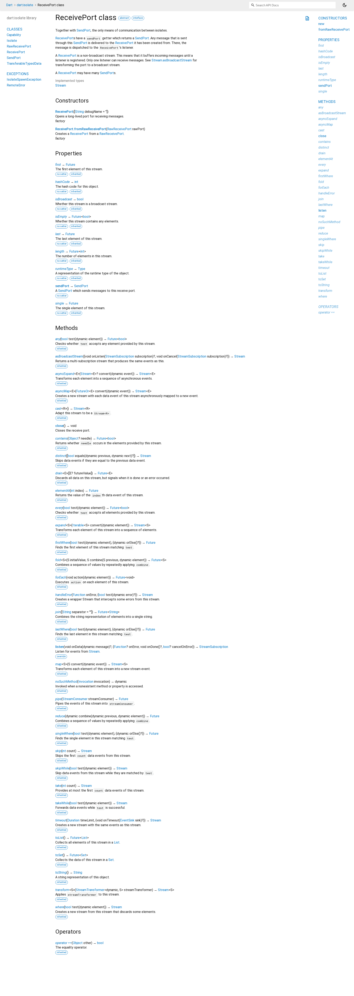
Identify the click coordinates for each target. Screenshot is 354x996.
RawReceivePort (119, 129)
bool (80, 199)
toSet (59, 855)
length (59, 251)
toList (59, 838)
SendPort (84, 30)
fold (58, 560)
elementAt (62, 491)
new (321, 24)
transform (62, 890)
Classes (14, 29)
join (58, 612)
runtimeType (64, 269)
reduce (60, 716)
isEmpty (61, 217)
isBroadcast (63, 199)
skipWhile (62, 768)
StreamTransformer (90, 890)
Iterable (78, 525)
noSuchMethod (66, 682)
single (59, 303)
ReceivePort (64, 38)
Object (73, 438)
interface (138, 18)
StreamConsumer (74, 699)
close (59, 426)
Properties (328, 40)
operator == (63, 943)
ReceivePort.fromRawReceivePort (80, 129)
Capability (14, 35)
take (58, 786)
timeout (60, 820)
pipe (58, 699)
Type (81, 269)
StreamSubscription (119, 356)
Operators (328, 307)
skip (58, 751)
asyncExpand (64, 374)
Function (79, 595)
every (59, 508)
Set (83, 855)
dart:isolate (25, 5)
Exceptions (18, 74)
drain (58, 473)
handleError (63, 595)
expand (60, 525)
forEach (60, 577)
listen (59, 647)
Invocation (85, 682)
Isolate (12, 41)
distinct (60, 456)
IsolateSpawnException (24, 79)
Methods (327, 101)
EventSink (127, 820)
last (57, 234)
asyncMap (62, 391)
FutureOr (82, 391)
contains (61, 438)
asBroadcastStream (69, 356)
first (58, 165)
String (79, 112)
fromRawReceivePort (334, 30)
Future (70, 165)
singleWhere (64, 733)
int (76, 182)
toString (61, 872)
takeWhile (62, 803)
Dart (9, 5)
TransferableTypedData (24, 63)
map (58, 664)
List (84, 838)
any (57, 339)
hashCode (62, 182)
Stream (60, 85)
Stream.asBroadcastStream (172, 60)
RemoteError (16, 85)
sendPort (62, 286)
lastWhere (62, 629)
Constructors (332, 18)
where (59, 907)
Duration (73, 820)
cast (58, 409)
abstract (124, 18)
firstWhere (62, 543)
